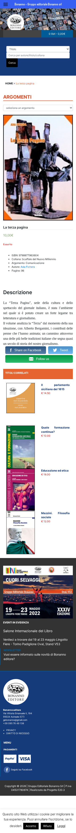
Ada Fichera (28, 266)
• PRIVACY (9, 730)
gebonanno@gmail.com (15, 720)
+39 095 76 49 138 (13, 723)
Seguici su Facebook (21, 769)
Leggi (61, 826)
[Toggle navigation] (7, 33)
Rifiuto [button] (47, 826)
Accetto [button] (31, 826)
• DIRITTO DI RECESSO (16, 733)
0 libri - (57, 33)
